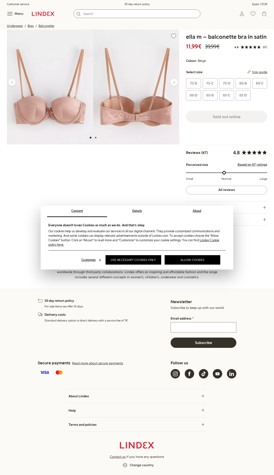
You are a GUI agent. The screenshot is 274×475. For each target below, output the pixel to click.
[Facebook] (189, 373)
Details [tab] (137, 211)
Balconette (46, 26)
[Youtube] (217, 373)
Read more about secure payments (97, 363)
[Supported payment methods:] (103, 373)
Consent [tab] (77, 211)
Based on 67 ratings (252, 164)
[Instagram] (175, 373)
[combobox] (137, 13)
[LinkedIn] (231, 373)
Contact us (118, 457)
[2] (95, 137)
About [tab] (197, 211)
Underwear (15, 26)
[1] (90, 137)
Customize (88, 260)
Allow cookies (192, 260)
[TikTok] (203, 373)
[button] (50, 87)
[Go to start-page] (43, 14)
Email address (182, 318)
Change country (142, 465)
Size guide (259, 72)
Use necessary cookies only (133, 260)
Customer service (18, 4)
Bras (31, 26)
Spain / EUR (259, 4)
